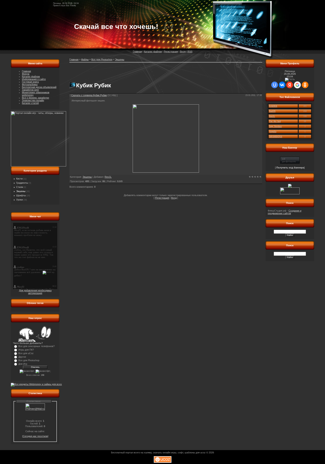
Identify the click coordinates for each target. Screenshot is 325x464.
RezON (272, 111)
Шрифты (21, 195)
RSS (189, 51)
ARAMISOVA (275, 136)
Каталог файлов (153, 51)
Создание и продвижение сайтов (284, 212)
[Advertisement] (121, 70)
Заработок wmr (30, 89)
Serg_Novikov (275, 126)
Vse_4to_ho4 (275, 121)
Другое (22, 356)
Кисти (19, 178)
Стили (19, 187)
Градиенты (22, 182)
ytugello (272, 131)
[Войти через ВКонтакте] (282, 85)
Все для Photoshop (28, 360)
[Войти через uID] (274, 85)
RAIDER (273, 106)
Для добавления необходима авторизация (35, 291)
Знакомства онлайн (33, 100)
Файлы (85, 59)
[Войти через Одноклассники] (305, 85)
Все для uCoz (26, 353)
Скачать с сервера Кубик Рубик (89, 95)
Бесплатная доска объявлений (39, 87)
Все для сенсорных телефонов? (36, 346)
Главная (137, 51)
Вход (182, 51)
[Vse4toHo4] (290, 162)
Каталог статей (30, 103)
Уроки (19, 199)
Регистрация (171, 51)
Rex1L (108, 177)
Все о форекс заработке (35, 97)
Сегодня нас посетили (35, 436)
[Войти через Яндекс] (289, 85)
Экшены (20, 191)
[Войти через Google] (297, 84)
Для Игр (22, 364)
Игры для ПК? (26, 349)
